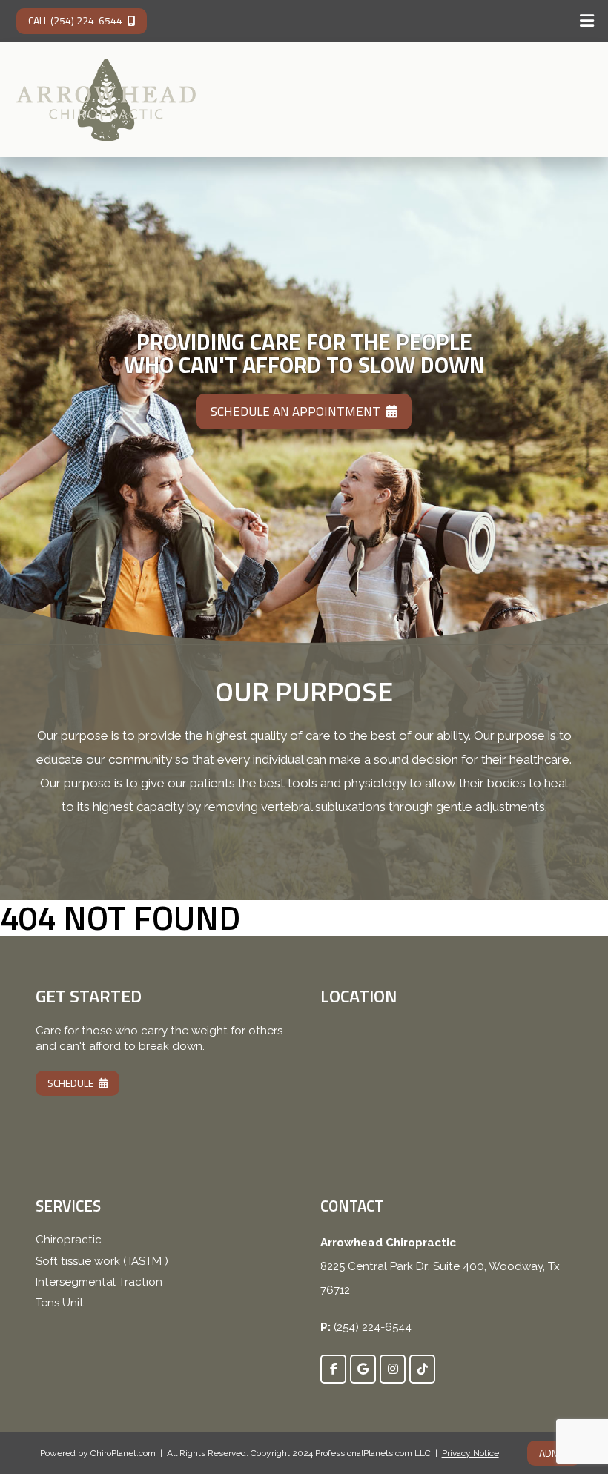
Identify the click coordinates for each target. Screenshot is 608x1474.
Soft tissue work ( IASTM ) (102, 1261)
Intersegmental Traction (99, 1282)
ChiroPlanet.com (123, 1453)
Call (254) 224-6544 (75, 20)
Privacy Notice (470, 1453)
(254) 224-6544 (373, 1327)
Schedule (70, 1083)
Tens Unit (60, 1302)
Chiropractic (69, 1239)
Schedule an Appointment (295, 411)
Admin (554, 1453)
